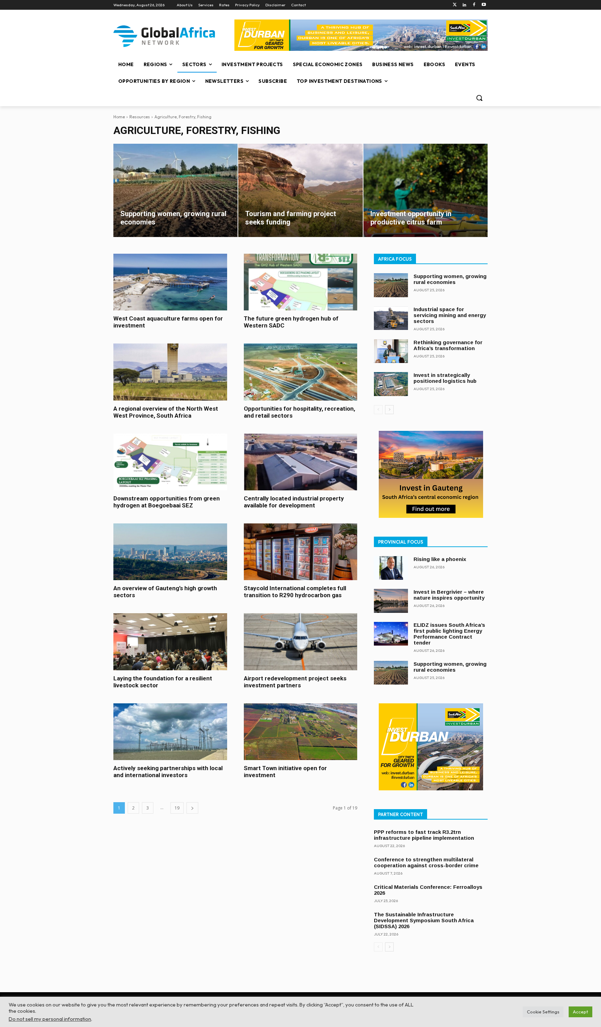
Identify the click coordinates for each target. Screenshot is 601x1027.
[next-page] (192, 808)
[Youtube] (484, 5)
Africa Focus (395, 259)
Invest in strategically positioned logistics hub (445, 378)
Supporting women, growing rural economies (450, 279)
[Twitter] (455, 5)
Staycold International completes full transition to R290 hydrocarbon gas (295, 592)
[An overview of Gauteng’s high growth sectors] (170, 551)
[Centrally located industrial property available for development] (301, 462)
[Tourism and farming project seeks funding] (300, 190)
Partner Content (400, 814)
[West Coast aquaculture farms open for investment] (170, 282)
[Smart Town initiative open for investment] (301, 731)
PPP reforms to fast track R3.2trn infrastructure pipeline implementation (424, 835)
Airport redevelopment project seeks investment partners (295, 682)
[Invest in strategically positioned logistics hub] (391, 384)
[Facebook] (474, 5)
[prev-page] (378, 409)
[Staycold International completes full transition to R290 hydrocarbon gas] (301, 551)
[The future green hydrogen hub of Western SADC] (301, 282)
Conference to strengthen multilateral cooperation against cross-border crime (426, 862)
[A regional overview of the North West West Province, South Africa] (170, 371)
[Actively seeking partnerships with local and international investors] (170, 731)
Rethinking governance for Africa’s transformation (448, 345)
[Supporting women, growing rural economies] (175, 190)
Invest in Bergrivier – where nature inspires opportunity (449, 595)
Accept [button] (580, 1011)
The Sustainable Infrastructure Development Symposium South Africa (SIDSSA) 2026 (424, 920)
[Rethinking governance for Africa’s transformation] (391, 351)
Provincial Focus (400, 542)
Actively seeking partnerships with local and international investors (168, 772)
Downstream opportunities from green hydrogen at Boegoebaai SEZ (166, 502)
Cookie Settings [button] (543, 1011)
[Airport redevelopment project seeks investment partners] (301, 641)
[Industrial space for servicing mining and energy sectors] (391, 318)
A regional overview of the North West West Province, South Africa (165, 412)
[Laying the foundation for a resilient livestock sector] (170, 641)
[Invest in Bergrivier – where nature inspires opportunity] (391, 601)
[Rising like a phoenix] (391, 568)
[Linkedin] (464, 5)
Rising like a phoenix (440, 559)
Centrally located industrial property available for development (294, 502)
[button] (479, 97)
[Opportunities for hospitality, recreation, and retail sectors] (301, 371)
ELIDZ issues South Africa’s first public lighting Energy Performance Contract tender (449, 634)
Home (119, 116)
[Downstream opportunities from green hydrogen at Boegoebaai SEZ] (170, 462)
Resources (139, 116)
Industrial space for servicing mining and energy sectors (450, 315)
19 (177, 808)
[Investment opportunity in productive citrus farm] (425, 190)
